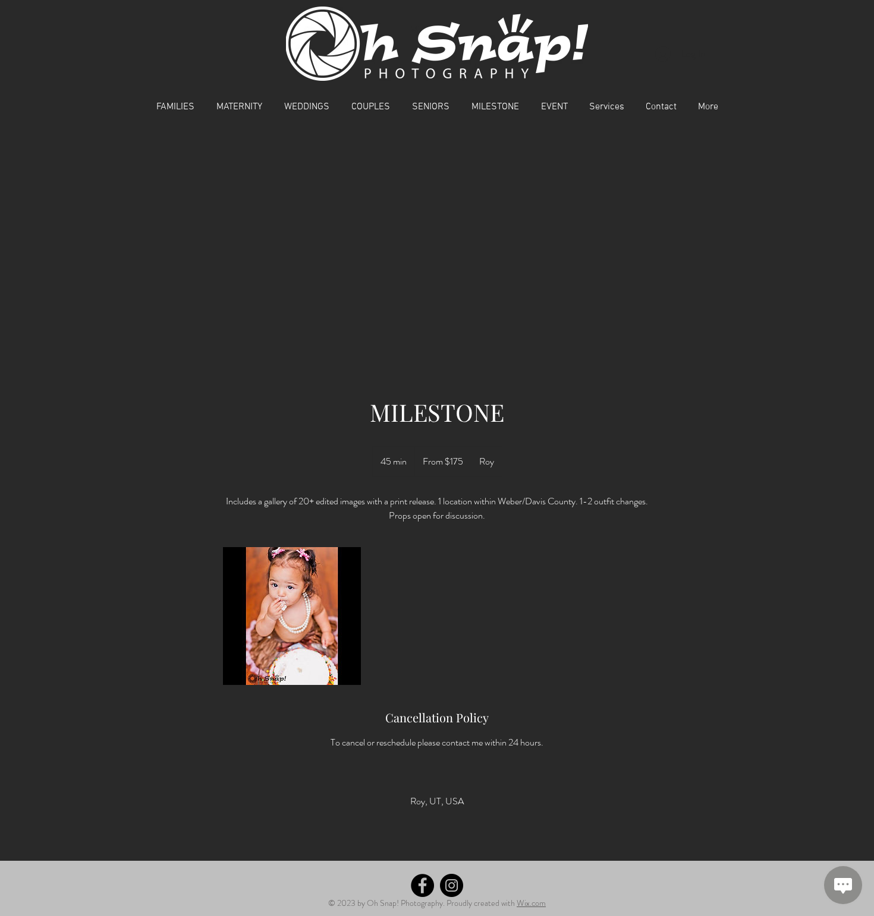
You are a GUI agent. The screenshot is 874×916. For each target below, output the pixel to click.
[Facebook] (422, 885)
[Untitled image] (292, 616)
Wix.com (531, 903)
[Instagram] (451, 885)
